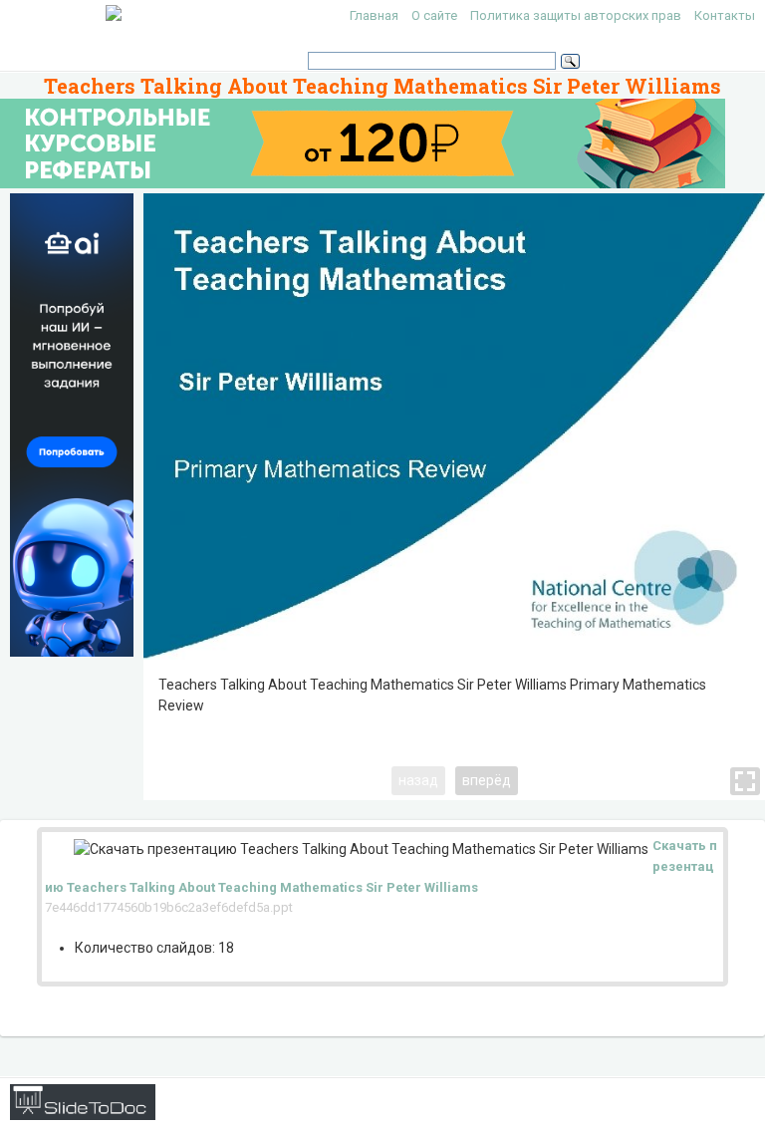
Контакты (724, 15)
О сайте (434, 15)
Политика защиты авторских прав (575, 15)
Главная (374, 15)
